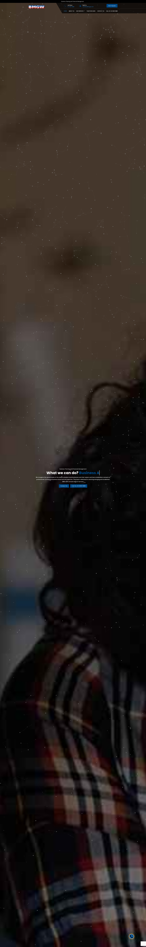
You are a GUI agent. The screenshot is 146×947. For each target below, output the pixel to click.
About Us (71, 11)
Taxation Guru (91, 11)
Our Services (79, 11)
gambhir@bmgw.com (88, 6)
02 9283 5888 (71, 6)
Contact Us (100, 11)
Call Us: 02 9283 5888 (111, 11)
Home (65, 11)
